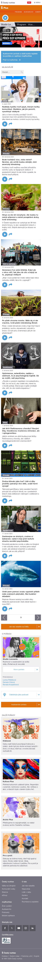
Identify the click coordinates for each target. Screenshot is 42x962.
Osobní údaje (14, 956)
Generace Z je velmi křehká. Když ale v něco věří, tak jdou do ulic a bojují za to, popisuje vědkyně (19, 272)
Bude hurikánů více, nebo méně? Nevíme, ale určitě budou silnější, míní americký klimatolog (19, 162)
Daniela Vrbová (9, 682)
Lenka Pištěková (9, 680)
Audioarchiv (28, 12)
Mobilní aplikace (8, 916)
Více (31, 24)
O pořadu (7, 634)
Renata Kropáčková (11, 685)
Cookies (5, 956)
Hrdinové (7, 741)
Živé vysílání (7, 906)
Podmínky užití (26, 956)
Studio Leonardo (10, 659)
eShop (4, 895)
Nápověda (26, 889)
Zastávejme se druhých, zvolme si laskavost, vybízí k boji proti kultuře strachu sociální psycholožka (18, 538)
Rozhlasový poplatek (30, 902)
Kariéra (24, 895)
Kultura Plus (8, 781)
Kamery (38, 12)
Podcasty (5, 912)
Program (18, 12)
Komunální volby (8, 889)
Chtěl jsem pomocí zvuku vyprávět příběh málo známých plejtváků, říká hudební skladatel (21, 594)
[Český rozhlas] (8, 2)
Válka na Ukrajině (8, 886)
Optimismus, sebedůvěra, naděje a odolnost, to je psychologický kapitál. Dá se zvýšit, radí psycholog (20, 375)
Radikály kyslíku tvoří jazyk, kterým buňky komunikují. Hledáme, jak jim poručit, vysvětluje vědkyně (21, 109)
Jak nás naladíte (28, 886)
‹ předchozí (4, 618)
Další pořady (8, 715)
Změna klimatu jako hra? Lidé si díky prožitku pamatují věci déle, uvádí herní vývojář (20, 483)
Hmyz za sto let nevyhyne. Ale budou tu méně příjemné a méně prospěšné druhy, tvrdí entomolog (20, 217)
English (36, 956)
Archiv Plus (8, 820)
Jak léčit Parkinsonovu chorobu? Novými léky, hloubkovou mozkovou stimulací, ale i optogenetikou (21, 430)
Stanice (5, 892)
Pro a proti (7, 855)
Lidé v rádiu (26, 892)
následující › (38, 618)
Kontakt (25, 899)
